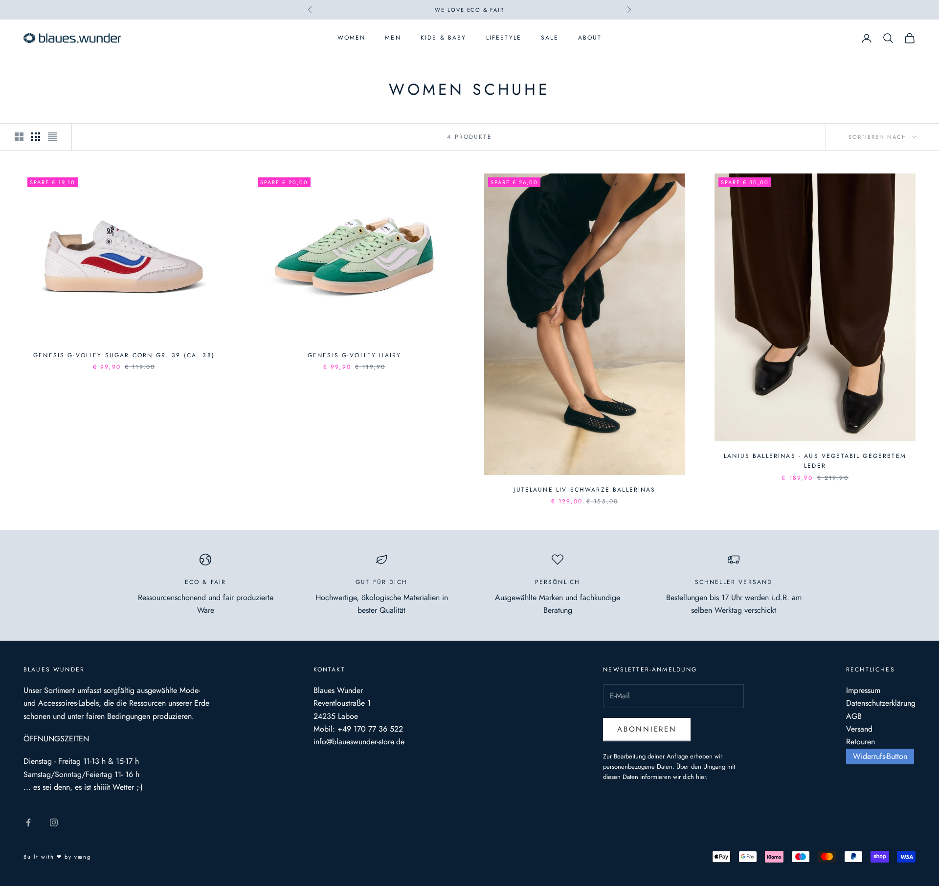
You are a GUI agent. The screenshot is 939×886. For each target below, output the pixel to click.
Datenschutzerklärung (881, 703)
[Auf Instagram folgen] (54, 822)
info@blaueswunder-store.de (358, 741)
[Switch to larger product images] (19, 137)
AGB (854, 716)
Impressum (863, 690)
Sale (550, 38)
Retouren (860, 741)
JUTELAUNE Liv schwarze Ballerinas (584, 489)
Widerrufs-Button (880, 756)
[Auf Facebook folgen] (28, 822)
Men (393, 38)
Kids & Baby (444, 38)
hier (701, 776)
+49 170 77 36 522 (370, 729)
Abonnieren (646, 729)
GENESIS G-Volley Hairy (355, 355)
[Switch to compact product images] (52, 137)
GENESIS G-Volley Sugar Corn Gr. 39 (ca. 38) (124, 355)
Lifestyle (503, 38)
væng (82, 857)
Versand (859, 729)
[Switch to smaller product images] (35, 137)
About (590, 38)
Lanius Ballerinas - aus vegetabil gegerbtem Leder (815, 461)
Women (351, 38)
